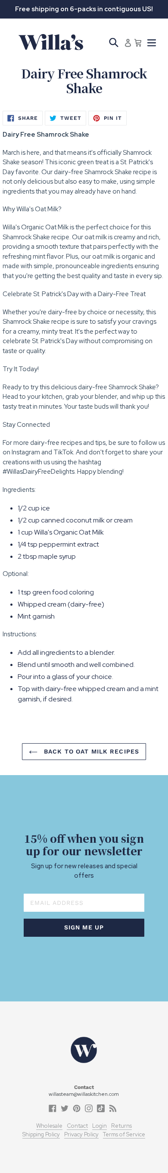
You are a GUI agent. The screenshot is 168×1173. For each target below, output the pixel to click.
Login (99, 1125)
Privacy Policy (81, 1134)
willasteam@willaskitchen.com (84, 1094)
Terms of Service (124, 1134)
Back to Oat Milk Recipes (90, 751)
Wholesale (49, 1125)
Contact (77, 1125)
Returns (121, 1125)
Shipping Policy (41, 1134)
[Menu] (152, 42)
